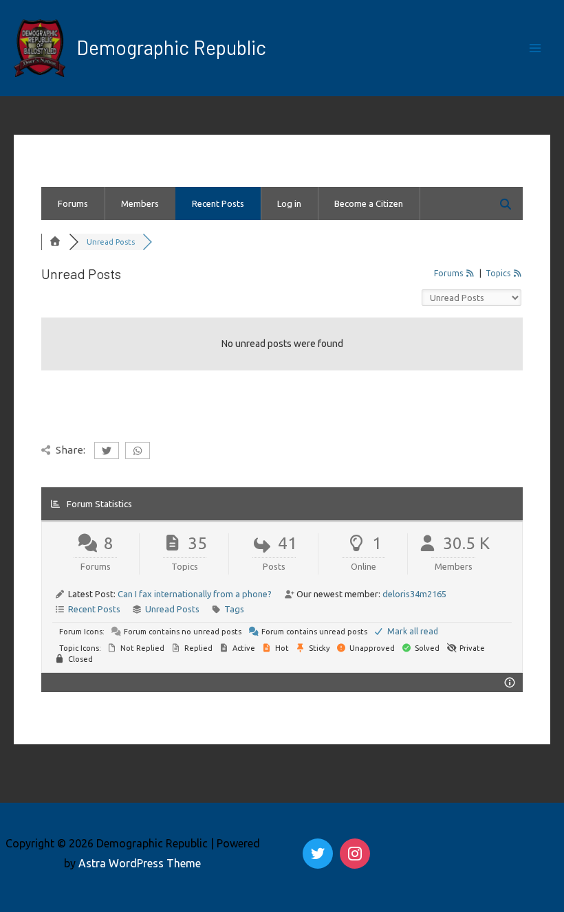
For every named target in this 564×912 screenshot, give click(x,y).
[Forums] (55, 242)
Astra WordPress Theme (139, 863)
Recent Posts (218, 203)
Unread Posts (172, 609)
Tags (234, 609)
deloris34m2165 (414, 594)
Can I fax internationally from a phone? (195, 594)
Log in (289, 203)
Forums (73, 203)
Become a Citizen (368, 203)
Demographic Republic (171, 47)
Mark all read (411, 631)
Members (140, 203)
